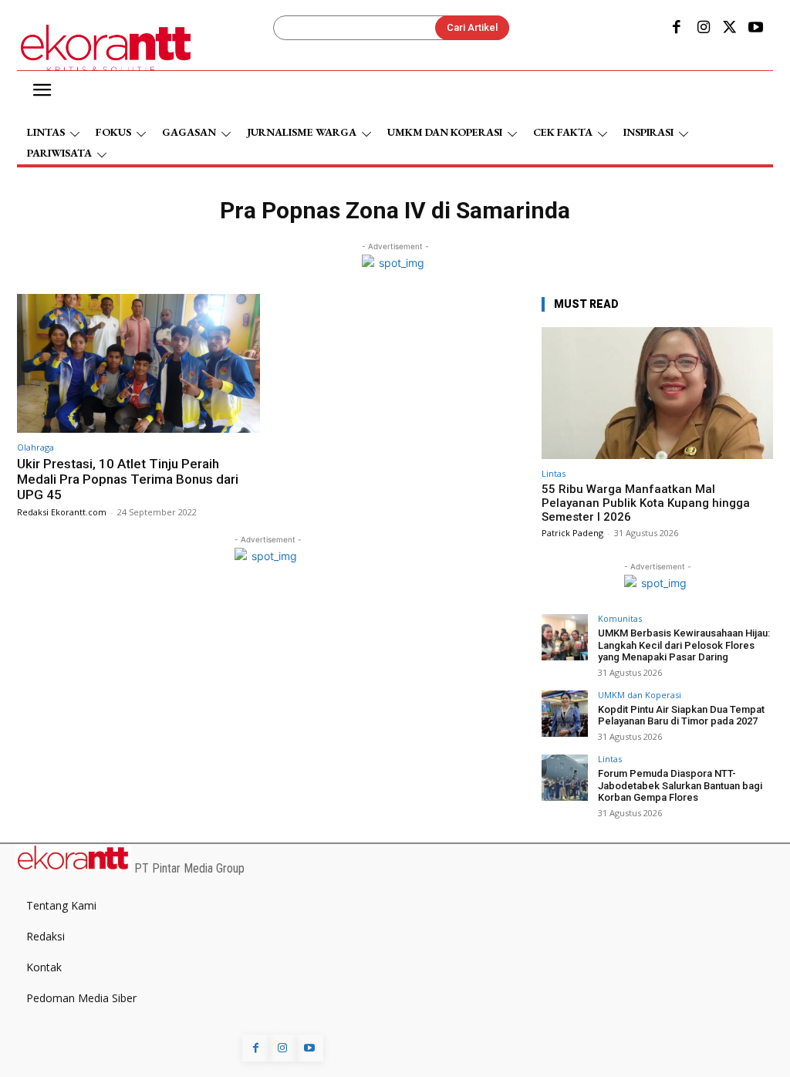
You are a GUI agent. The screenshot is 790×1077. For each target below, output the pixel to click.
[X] (730, 28)
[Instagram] (703, 28)
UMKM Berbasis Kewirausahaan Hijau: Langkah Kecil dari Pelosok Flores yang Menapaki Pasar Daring (684, 645)
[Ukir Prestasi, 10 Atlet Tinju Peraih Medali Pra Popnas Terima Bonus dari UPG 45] (138, 363)
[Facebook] (676, 28)
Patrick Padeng (572, 532)
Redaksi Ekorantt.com (61, 512)
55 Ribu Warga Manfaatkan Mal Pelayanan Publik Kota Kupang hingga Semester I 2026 (646, 503)
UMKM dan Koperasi (639, 694)
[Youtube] (756, 28)
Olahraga (35, 447)
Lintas (553, 473)
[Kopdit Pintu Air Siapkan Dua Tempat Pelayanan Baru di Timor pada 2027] (565, 713)
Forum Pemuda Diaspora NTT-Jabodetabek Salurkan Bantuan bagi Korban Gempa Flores (680, 785)
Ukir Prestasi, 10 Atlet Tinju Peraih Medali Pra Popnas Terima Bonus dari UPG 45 (127, 479)
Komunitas (620, 618)
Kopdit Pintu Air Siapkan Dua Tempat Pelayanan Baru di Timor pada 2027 (681, 716)
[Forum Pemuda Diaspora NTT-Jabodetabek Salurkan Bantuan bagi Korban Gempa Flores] (565, 778)
